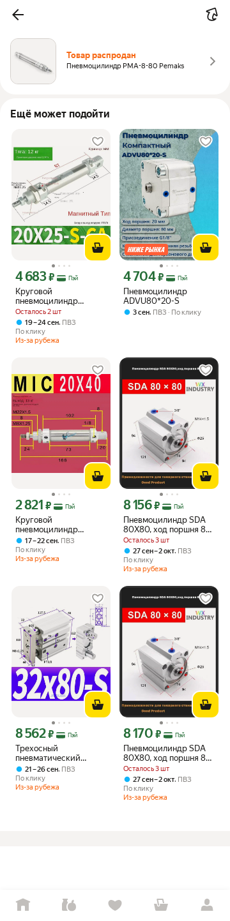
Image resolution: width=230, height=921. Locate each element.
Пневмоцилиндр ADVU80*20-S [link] (155, 296)
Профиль (207, 905)
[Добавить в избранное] (97, 141)
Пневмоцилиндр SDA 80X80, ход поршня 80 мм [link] (167, 524)
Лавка (69, 905)
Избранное (115, 905)
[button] (18, 14)
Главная (23, 905)
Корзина (161, 905)
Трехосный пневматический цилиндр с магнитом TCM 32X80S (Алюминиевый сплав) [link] (59, 753)
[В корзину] (98, 248)
